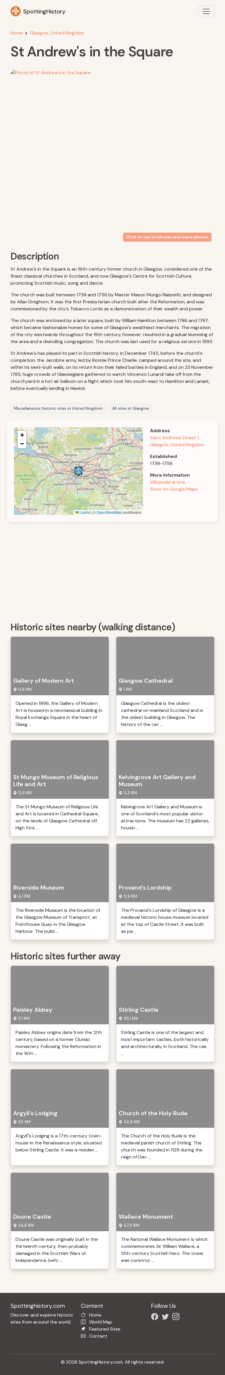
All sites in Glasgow (130, 408)
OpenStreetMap (109, 512)
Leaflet (85, 512)
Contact (98, 1336)
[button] (78, 471)
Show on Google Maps (174, 489)
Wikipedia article (167, 482)
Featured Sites (104, 1329)
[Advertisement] (116, 570)
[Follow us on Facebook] (156, 1318)
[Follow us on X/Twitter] (166, 1318)
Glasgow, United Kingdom (57, 33)
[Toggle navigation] (206, 11)
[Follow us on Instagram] (177, 1318)
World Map (100, 1322)
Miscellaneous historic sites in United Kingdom (58, 408)
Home (17, 33)
